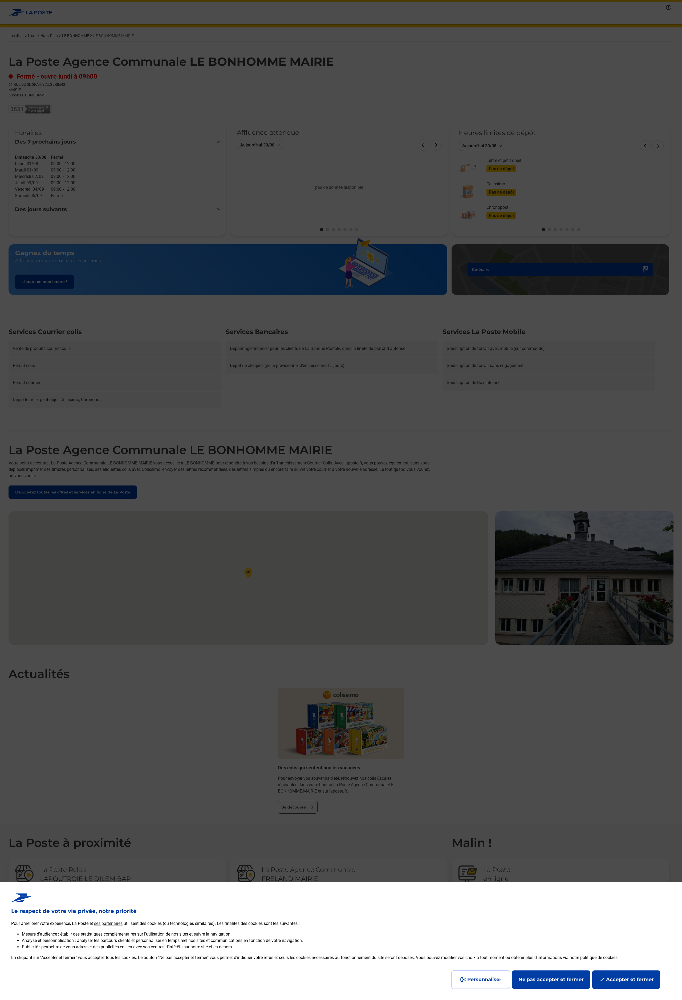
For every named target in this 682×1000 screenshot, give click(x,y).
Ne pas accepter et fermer (551, 979)
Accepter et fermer (630, 979)
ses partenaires (108, 923)
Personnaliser (484, 979)
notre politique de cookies (594, 957)
